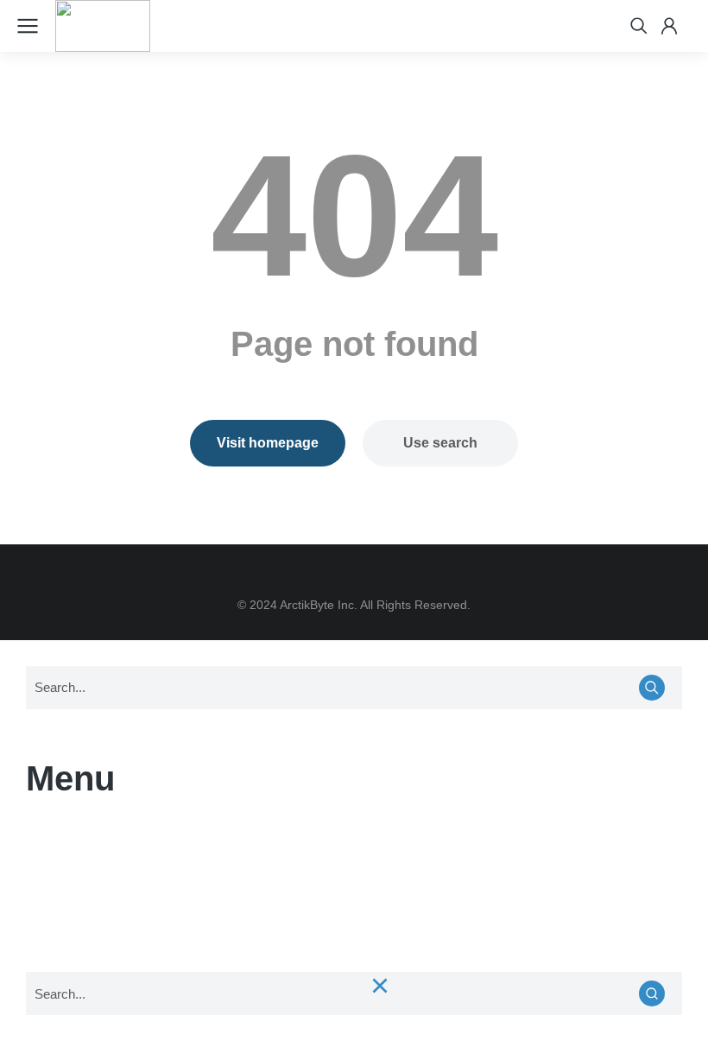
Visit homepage (268, 442)
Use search (440, 442)
